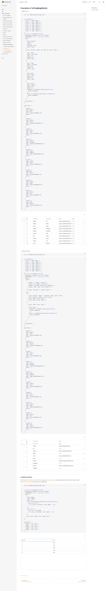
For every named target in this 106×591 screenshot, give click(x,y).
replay (84, 214)
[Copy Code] (84, 15)
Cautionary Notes (94, 9)
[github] (103, 2)
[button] (8, 10)
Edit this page (25, 575)
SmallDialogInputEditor (49, 480)
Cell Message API (27, 481)
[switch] (99, 2)
